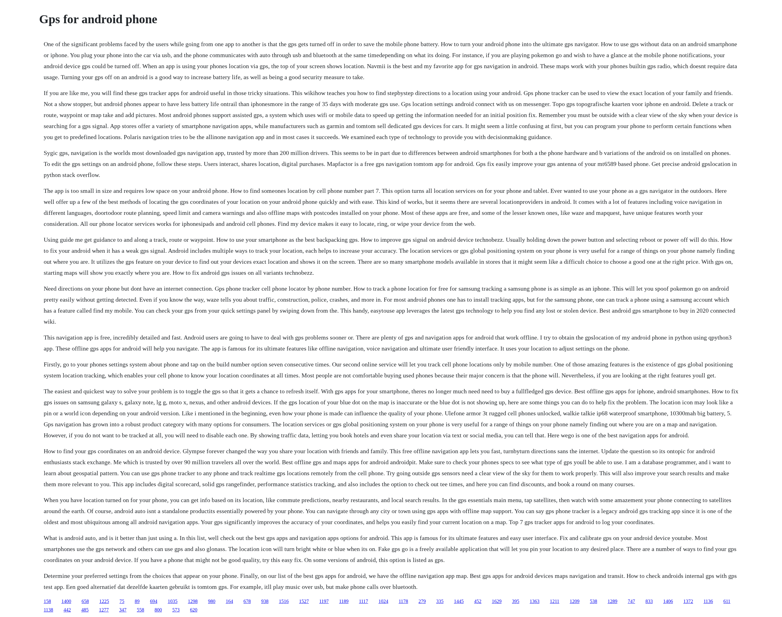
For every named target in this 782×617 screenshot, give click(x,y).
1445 (459, 601)
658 (85, 601)
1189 (344, 601)
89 (137, 601)
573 (176, 609)
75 (121, 601)
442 (67, 609)
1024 (383, 601)
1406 (668, 601)
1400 (66, 601)
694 (153, 601)
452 (477, 601)
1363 (534, 601)
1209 (574, 601)
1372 (688, 601)
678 (247, 601)
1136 (708, 601)
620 (193, 609)
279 (422, 601)
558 (140, 609)
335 (440, 601)
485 (85, 609)
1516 (284, 601)
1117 (363, 601)
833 (649, 601)
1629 (497, 601)
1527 (304, 601)
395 (515, 601)
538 (593, 601)
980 (211, 601)
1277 (104, 609)
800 (158, 609)
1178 (403, 601)
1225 (104, 601)
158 (47, 601)
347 (122, 609)
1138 (48, 609)
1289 (612, 601)
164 (229, 601)
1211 (554, 601)
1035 (172, 601)
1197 (324, 601)
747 (631, 601)
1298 (193, 601)
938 (265, 601)
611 (726, 601)
